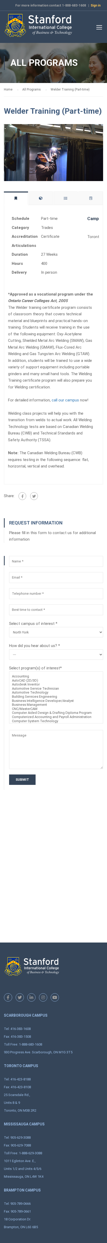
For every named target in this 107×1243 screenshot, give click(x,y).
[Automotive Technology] (56, 692)
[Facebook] (22, 496)
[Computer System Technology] (56, 721)
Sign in (96, 5)
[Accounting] (56, 676)
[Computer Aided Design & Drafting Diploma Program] (56, 713)
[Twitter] (34, 496)
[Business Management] (56, 705)
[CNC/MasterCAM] (56, 709)
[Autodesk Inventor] (56, 684)
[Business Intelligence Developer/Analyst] (56, 701)
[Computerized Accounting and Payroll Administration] (56, 717)
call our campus (65, 400)
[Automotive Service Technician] (56, 689)
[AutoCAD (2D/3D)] (56, 680)
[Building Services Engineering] (56, 697)
